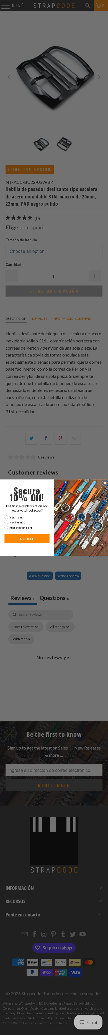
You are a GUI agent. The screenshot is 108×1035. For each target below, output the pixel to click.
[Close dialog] (105, 483)
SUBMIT (27, 538)
